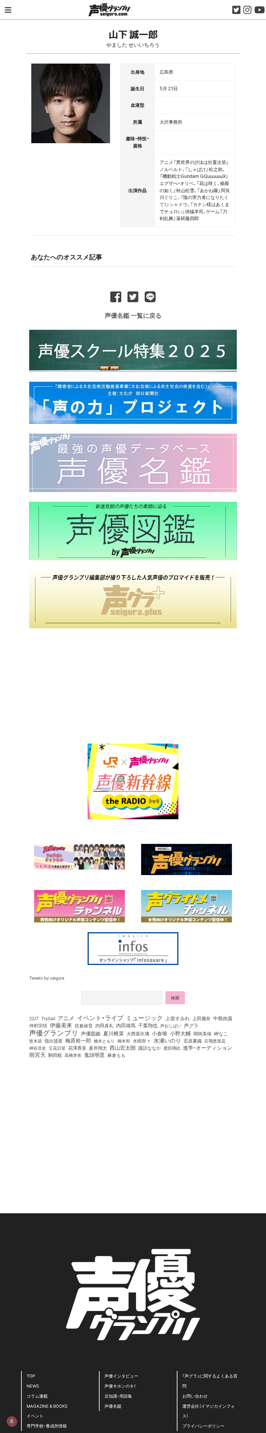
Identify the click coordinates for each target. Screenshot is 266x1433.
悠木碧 (35, 1040)
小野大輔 (180, 1033)
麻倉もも (116, 1055)
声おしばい (170, 1025)
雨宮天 (37, 1054)
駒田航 (55, 1055)
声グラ (191, 1025)
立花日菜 (57, 1047)
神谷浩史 (37, 1048)
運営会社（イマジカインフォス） (208, 1411)
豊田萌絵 (171, 1047)
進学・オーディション (207, 1047)
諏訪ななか (149, 1047)
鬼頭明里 (94, 1054)
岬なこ (221, 1033)
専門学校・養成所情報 (47, 1426)
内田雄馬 (126, 1025)
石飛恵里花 (214, 1040)
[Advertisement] (133, 683)
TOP (31, 1376)
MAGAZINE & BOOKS (47, 1406)
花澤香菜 (77, 1047)
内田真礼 (104, 1025)
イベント (35, 1416)
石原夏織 (193, 1040)
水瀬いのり (167, 1040)
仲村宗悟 (38, 1025)
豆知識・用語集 (118, 1396)
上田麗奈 (201, 1018)
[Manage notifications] (11, 1421)
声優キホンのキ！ (120, 1386)
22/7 (34, 1018)
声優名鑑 (112, 1406)
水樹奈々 (142, 1041)
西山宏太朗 (123, 1047)
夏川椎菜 (113, 1033)
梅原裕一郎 (78, 1040)
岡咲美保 (202, 1034)
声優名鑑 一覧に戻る (133, 315)
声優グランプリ (54, 1032)
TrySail (48, 1018)
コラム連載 (37, 1396)
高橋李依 (73, 1055)
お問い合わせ (195, 1396)
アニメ (66, 1018)
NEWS (33, 1386)
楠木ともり (104, 1041)
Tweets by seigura (46, 978)
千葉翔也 (148, 1025)
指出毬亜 (53, 1040)
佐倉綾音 (84, 1025)
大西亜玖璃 (138, 1034)
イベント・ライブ (100, 1017)
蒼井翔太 (98, 1048)
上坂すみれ (177, 1018)
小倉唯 (159, 1033)
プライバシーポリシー (203, 1426)
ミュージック (144, 1017)
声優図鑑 (91, 1033)
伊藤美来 (61, 1025)
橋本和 (123, 1040)
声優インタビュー (121, 1376)
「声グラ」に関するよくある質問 (209, 1381)
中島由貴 (223, 1018)
